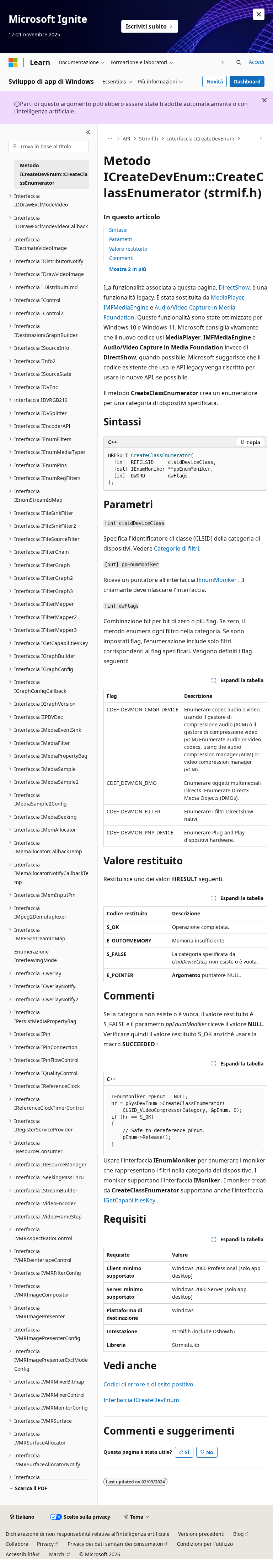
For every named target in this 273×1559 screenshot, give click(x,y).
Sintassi (118, 229)
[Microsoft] (13, 62)
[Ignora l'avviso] (258, 14)
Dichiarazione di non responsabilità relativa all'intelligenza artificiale (88, 1533)
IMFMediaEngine (126, 307)
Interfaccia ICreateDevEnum (200, 138)
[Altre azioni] (261, 138)
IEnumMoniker (217, 580)
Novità (215, 81)
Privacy (45, 1543)
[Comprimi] (88, 132)
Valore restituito (128, 248)
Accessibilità (20, 1554)
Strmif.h (148, 138)
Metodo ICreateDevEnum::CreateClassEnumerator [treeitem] (53, 174)
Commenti (121, 258)
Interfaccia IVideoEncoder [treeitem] (45, 1203)
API (126, 138)
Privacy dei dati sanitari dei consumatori (116, 1543)
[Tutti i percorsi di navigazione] (109, 138)
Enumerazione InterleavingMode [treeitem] (35, 956)
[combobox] (49, 146)
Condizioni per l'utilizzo (205, 1543)
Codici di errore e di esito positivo (148, 1384)
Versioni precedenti (201, 1533)
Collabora (17, 1543)
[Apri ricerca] (239, 62)
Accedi (256, 61)
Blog (238, 1533)
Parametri (121, 239)
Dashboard (247, 81)
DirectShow (234, 287)
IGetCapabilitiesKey (129, 1200)
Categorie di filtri (176, 548)
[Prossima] (222, 62)
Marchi (57, 1554)
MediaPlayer (227, 297)
